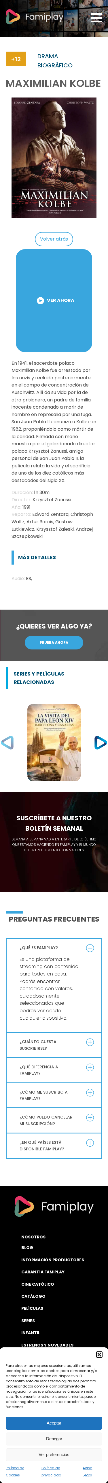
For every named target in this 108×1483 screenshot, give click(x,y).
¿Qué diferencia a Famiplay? (39, 1070)
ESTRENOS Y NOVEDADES (47, 1345)
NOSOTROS (33, 1237)
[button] (99, 1354)
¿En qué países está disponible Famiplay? (42, 1145)
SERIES (28, 1321)
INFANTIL (30, 1333)
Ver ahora (60, 300)
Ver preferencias (54, 1454)
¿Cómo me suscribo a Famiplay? (44, 1095)
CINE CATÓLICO (37, 1284)
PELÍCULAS (32, 1308)
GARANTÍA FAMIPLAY (43, 1272)
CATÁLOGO (33, 1296)
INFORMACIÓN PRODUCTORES (52, 1260)
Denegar (54, 1438)
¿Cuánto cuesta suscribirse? (38, 1045)
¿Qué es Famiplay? (39, 948)
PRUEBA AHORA (54, 642)
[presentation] (7, 743)
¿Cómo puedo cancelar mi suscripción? (46, 1120)
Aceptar (54, 1422)
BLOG (27, 1247)
